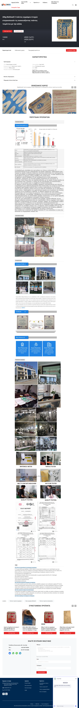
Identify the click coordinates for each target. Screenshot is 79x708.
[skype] (20, 653)
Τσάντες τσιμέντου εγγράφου (16, 601)
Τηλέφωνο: (39, 665)
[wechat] (17, 653)
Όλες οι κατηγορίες (43, 691)
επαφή (26, 690)
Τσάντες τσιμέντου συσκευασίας (46, 601)
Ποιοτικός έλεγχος (28, 687)
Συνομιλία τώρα (18, 31)
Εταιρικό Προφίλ (27, 683)
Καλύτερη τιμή (7, 31)
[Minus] (76, 678)
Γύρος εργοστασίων (28, 685)
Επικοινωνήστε (41, 672)
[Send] (76, 706)
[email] (10, 653)
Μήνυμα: (38, 644)
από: (38, 659)
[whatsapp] (13, 653)
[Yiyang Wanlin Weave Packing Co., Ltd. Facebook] (3, 694)
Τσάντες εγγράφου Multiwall (44, 689)
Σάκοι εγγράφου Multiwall (30, 601)
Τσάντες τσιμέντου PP (44, 686)
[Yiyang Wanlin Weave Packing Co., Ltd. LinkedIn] (6, 694)
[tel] (23, 653)
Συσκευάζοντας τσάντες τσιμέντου (44, 684)
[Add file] (54, 706)
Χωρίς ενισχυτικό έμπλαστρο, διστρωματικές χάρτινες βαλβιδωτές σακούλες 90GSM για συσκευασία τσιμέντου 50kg (19, 629)
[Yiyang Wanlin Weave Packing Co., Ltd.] (6, 4)
